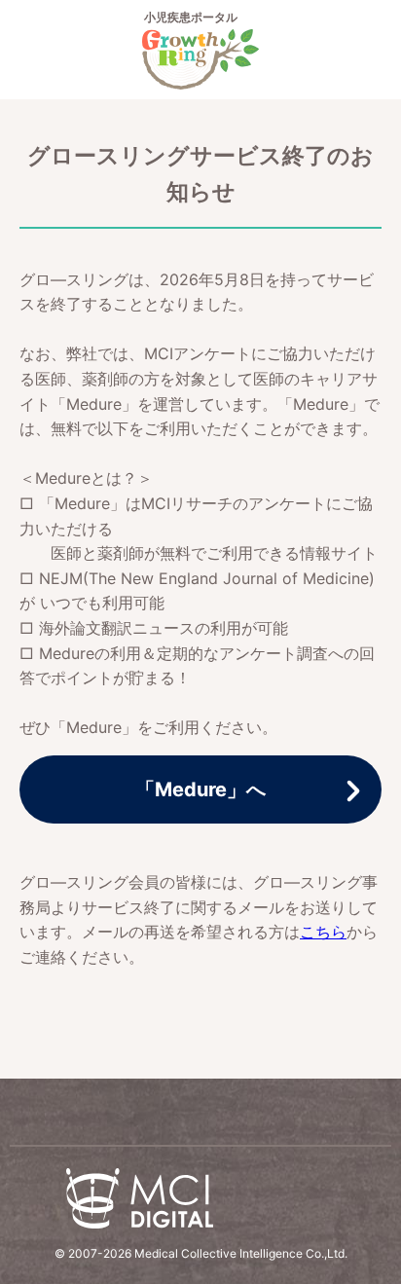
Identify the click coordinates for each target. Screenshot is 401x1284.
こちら (323, 931)
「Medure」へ (200, 789)
